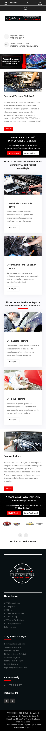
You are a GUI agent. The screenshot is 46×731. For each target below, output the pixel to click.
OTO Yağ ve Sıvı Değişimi (14, 620)
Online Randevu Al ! (31, 513)
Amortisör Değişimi (12, 658)
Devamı (9, 129)
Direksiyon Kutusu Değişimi (15, 654)
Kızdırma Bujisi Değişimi (13, 661)
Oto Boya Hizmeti (16, 399)
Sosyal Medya (29, 725)
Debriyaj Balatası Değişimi (14, 644)
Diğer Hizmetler (10, 627)
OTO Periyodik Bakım (12, 624)
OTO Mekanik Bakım (12, 603)
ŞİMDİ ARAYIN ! (13, 513)
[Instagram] (12, 701)
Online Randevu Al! (30, 153)
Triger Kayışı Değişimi (12, 647)
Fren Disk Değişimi (11, 651)
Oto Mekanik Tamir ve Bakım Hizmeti (21, 266)
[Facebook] (6, 701)
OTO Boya (8, 610)
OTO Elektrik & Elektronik (14, 613)
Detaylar (12, 228)
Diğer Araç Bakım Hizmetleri (15, 668)
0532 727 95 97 (17, 38)
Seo (19, 725)
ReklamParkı (19, 728)
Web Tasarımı (12, 725)
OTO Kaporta (9, 607)
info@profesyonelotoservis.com (21, 46)
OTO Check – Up (10, 617)
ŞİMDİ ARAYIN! (14, 153)
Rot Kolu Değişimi (11, 664)
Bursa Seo (29, 728)
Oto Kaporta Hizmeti (17, 341)
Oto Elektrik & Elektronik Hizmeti (19, 205)
